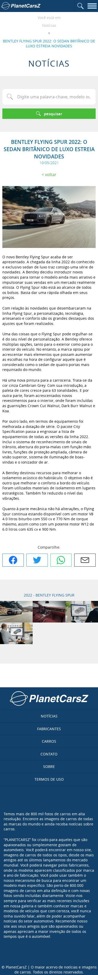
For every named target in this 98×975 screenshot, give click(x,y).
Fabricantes (49, 728)
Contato (49, 754)
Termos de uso (49, 779)
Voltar (50, 174)
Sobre (49, 766)
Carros (49, 741)
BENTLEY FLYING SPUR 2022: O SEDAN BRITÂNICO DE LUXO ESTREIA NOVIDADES (49, 44)
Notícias (49, 25)
